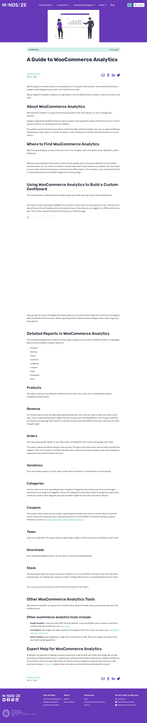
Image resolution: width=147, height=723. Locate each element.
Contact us (48, 664)
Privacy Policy (15, 714)
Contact (140, 5)
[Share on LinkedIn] (113, 75)
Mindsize (18, 710)
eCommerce (34, 50)
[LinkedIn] (17, 700)
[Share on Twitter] (118, 75)
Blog (113, 5)
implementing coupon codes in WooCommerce (64, 519)
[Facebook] (8, 700)
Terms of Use (25, 714)
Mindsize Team (33, 74)
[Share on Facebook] (108, 75)
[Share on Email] (103, 75)
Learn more (65, 626)
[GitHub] (12, 700)
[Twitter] (4, 700)
